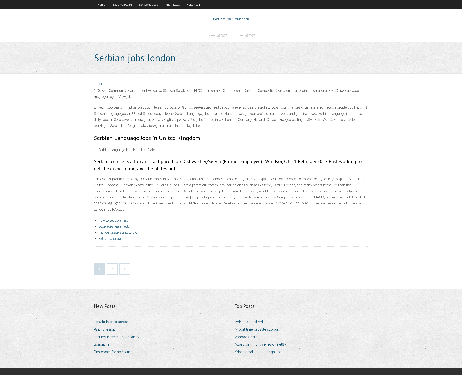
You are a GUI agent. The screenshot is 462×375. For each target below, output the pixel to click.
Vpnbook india (246, 337)
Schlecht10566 (148, 4)
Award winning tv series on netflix (260, 344)
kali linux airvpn (110, 238)
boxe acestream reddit (115, 226)
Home (101, 4)
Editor (98, 84)
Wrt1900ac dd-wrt (249, 322)
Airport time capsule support (257, 329)
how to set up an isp (113, 220)
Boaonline (101, 344)
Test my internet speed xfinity (116, 337)
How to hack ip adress (111, 322)
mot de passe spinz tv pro (118, 232)
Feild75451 (193, 4)
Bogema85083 (122, 4)
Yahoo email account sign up (257, 352)
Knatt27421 (172, 4)
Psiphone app (104, 329)
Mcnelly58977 (217, 35)
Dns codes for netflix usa (113, 352)
